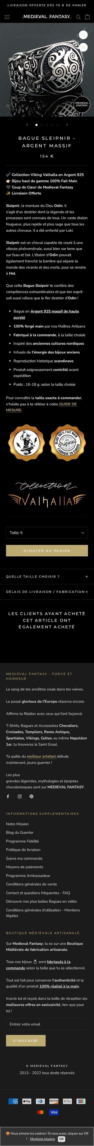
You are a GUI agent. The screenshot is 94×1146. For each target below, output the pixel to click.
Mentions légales (42, 1139)
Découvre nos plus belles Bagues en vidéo (41, 901)
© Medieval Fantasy (47, 1066)
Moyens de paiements (24, 866)
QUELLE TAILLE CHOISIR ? (33, 576)
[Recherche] (78, 17)
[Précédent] (27, 125)
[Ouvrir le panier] (87, 16)
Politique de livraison (23, 849)
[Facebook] (8, 796)
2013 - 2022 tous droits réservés (47, 1072)
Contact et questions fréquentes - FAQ (38, 892)
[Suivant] (67, 125)
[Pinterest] (31, 796)
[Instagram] (20, 796)
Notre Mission (17, 823)
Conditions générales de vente (31, 884)
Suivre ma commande (24, 858)
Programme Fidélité (22, 841)
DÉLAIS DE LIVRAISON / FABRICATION (45, 592)
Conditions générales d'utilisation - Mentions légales (43, 913)
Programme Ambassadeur (28, 875)
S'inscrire (25, 1041)
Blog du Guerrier (19, 832)
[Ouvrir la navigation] (7, 16)
